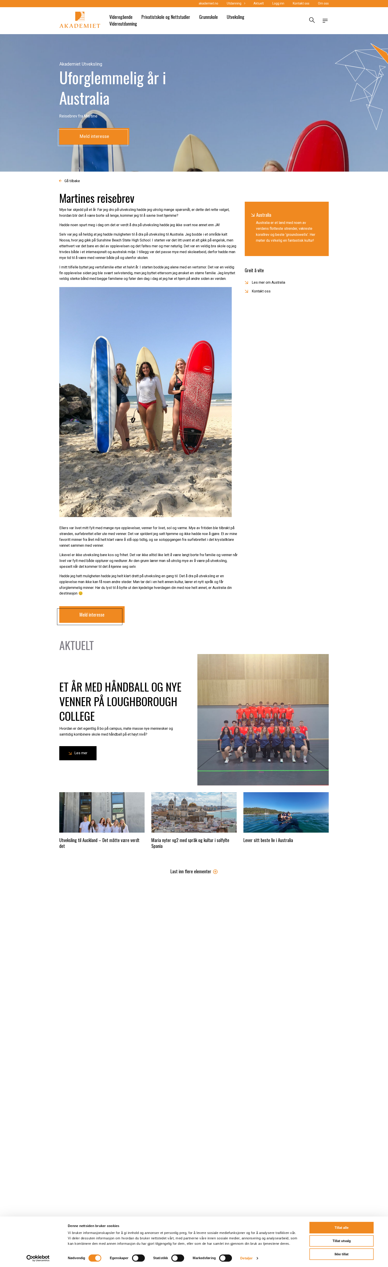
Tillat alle (341, 1227)
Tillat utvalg (342, 1241)
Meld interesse (94, 136)
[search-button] (311, 20)
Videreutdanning (123, 23)
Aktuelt (259, 3)
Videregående (120, 16)
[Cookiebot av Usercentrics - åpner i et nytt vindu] (38, 1258)
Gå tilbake (72, 181)
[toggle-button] (325, 20)
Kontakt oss (301, 3)
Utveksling (235, 16)
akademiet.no (208, 3)
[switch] (138, 1258)
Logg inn (278, 3)
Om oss (323, 3)
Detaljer (246, 1258)
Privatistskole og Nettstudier (165, 16)
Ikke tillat (341, 1254)
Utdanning (234, 3)
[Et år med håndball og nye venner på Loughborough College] (263, 719)
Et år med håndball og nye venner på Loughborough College (120, 701)
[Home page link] (79, 21)
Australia (263, 214)
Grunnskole (208, 16)
